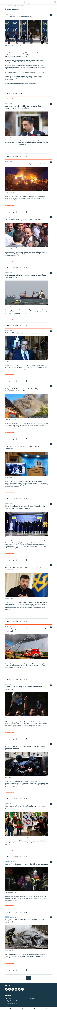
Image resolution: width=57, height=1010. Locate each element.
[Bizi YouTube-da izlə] (35, 1008)
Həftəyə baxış (32, 1001)
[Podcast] (22, 989)
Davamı (28, 978)
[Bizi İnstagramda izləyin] (22, 1008)
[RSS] (19, 989)
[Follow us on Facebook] (6, 989)
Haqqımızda (8, 998)
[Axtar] (47, 1008)
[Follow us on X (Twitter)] (12, 989)
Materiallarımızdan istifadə (11, 1003)
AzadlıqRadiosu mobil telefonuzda (13, 1001)
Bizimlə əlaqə (32, 998)
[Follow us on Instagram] (9, 989)
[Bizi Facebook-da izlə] (10, 1008)
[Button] (9, 93)
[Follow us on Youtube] (16, 989)
